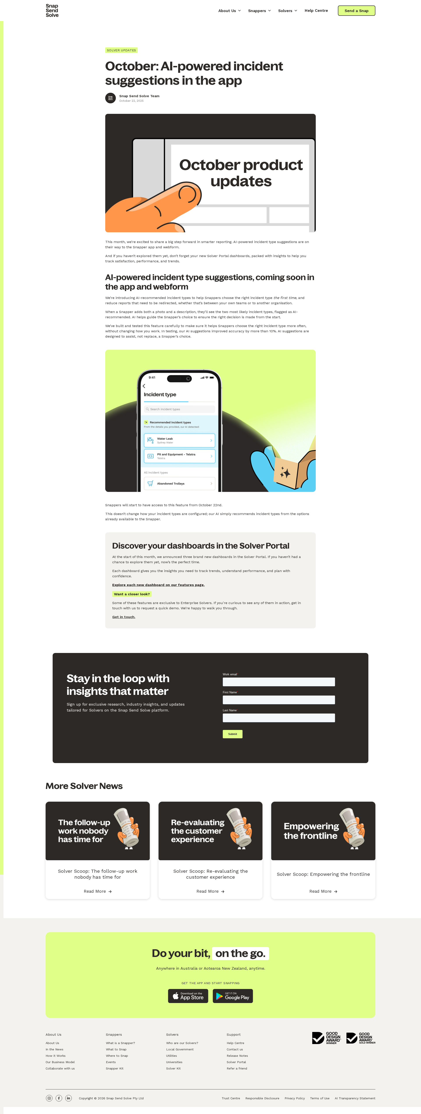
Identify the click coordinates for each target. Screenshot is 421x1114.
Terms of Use (320, 1098)
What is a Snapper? (120, 1043)
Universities (174, 1062)
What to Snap (116, 1049)
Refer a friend (237, 1068)
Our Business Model (60, 1062)
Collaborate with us (60, 1068)
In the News (54, 1049)
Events (111, 1062)
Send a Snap (357, 10)
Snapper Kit (114, 1068)
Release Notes (237, 1055)
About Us (52, 1043)
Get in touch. (123, 617)
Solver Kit (173, 1068)
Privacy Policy (295, 1098)
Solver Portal (236, 1062)
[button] (230, 10)
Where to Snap (117, 1055)
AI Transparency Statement (355, 1098)
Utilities (171, 1055)
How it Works (56, 1055)
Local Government (180, 1049)
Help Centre (316, 10)
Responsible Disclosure (262, 1098)
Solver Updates (121, 50)
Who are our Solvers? (182, 1043)
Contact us (235, 1049)
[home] (52, 10)
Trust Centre (231, 1098)
